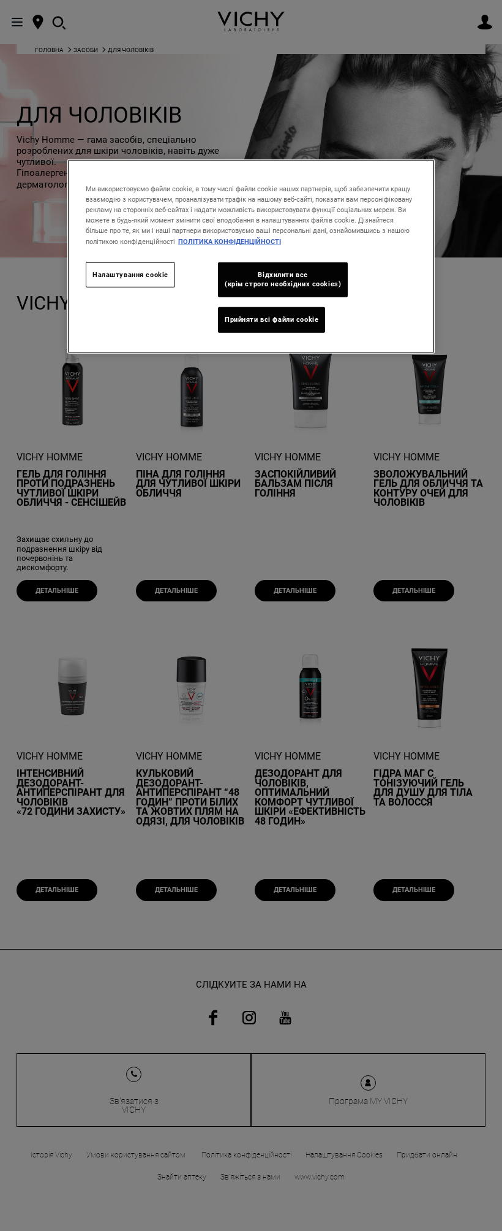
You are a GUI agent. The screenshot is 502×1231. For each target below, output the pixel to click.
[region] (251, 256)
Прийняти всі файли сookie (271, 319)
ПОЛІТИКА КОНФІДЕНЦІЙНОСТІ (229, 241)
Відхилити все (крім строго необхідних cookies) (283, 279)
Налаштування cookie (130, 274)
